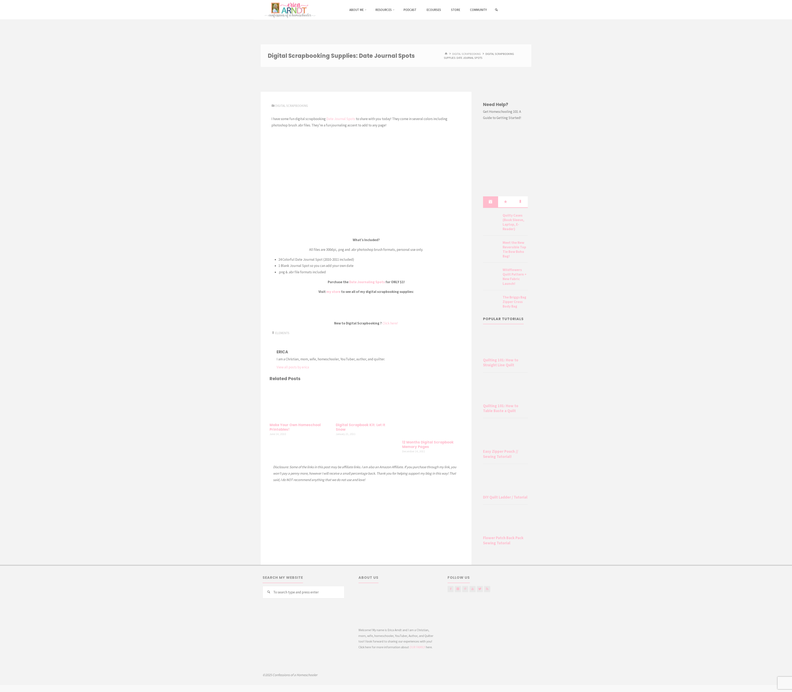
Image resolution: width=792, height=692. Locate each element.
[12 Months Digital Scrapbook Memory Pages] (432, 411)
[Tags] (520, 201)
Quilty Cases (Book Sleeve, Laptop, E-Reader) (513, 222)
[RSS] (487, 589)
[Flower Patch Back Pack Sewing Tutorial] (505, 520)
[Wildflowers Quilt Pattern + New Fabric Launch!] (491, 274)
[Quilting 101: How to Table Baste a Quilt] (505, 388)
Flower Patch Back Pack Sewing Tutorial (503, 540)
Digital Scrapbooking (466, 53)
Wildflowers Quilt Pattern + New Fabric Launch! (515, 277)
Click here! (390, 323)
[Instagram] (458, 589)
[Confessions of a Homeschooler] (289, 9)
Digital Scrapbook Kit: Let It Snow (360, 427)
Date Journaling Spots (367, 282)
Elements (282, 333)
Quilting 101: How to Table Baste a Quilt (500, 408)
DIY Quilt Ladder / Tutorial (505, 497)
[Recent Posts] (490, 201)
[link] (496, 10)
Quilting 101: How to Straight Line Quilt (500, 362)
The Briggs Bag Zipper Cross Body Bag (514, 302)
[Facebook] (451, 589)
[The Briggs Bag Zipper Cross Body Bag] (491, 302)
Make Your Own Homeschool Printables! (295, 427)
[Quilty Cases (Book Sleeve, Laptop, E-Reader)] (491, 220)
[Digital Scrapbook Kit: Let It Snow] (366, 402)
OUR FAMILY (417, 647)
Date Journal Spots (340, 119)
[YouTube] (472, 589)
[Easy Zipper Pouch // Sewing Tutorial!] (505, 434)
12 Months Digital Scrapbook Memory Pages (428, 444)
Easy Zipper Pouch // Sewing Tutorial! (500, 454)
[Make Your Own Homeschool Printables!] (300, 402)
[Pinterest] (465, 589)
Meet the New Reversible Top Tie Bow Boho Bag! (514, 249)
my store (333, 291)
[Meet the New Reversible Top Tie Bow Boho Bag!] (491, 247)
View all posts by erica (293, 367)
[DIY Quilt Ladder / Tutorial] (505, 480)
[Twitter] (480, 589)
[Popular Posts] (505, 201)
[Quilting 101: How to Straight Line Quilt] (505, 343)
